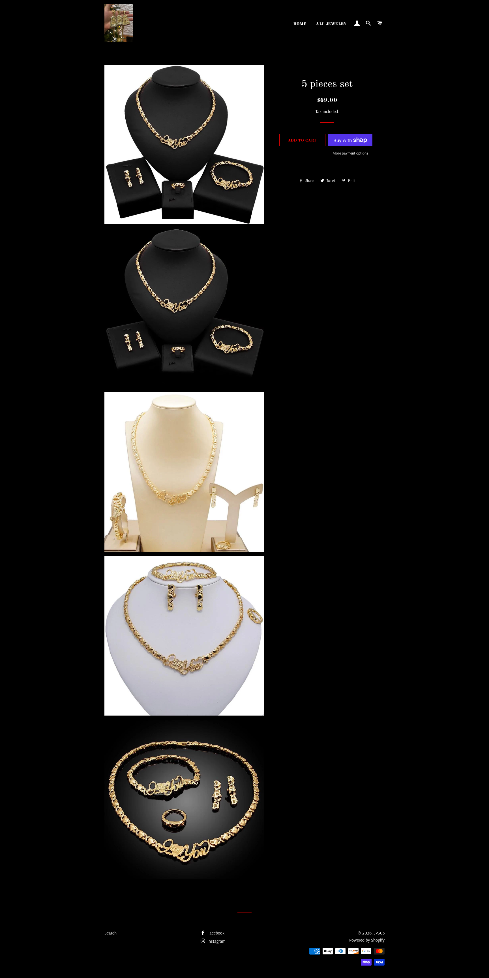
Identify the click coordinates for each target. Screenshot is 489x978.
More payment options (350, 153)
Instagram (216, 941)
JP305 (379, 933)
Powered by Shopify (367, 940)
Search (110, 933)
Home (300, 23)
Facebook (215, 933)
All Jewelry (331, 23)
